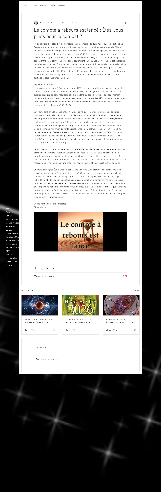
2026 (8, 251)
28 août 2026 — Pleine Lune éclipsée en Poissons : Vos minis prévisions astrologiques (39, 321)
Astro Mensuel (12, 219)
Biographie (11, 212)
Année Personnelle (14, 240)
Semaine (9, 215)
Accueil (9, 208)
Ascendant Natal (13, 226)
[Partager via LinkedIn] (47, 268)
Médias (9, 254)
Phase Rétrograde (14, 233)
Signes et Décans (14, 222)
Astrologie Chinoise (14, 237)
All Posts (25, 6)
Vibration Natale (13, 247)
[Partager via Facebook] (35, 268)
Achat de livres (12, 258)
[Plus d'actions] (125, 22)
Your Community (58, 6)
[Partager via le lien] (53, 268)
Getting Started (40, 6)
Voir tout (136, 290)
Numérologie (11, 244)
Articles (9, 265)
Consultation (11, 261)
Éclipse (9, 230)
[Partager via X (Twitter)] (41, 268)
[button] (136, 6)
